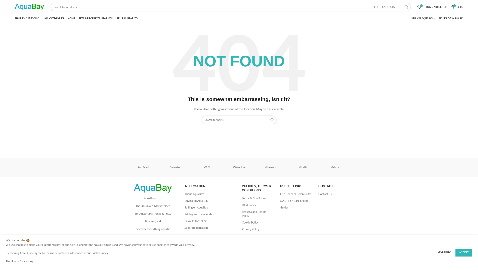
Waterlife (239, 167)
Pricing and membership (199, 214)
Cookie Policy (250, 222)
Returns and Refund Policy (254, 213)
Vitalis (303, 167)
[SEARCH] (406, 7)
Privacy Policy (250, 229)
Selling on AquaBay (196, 207)
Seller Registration (196, 227)
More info (445, 252)
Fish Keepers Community (295, 194)
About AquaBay (194, 194)
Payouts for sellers (196, 221)
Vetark (335, 167)
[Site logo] (29, 6)
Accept (464, 252)
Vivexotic (271, 167)
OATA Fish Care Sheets (294, 200)
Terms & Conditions (254, 198)
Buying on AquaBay (196, 200)
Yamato (175, 167)
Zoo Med (143, 167)
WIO (207, 167)
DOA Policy (249, 205)
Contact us (325, 194)
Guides (284, 207)
